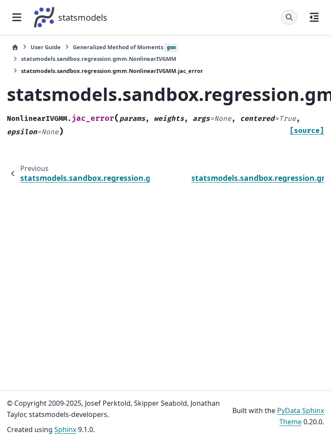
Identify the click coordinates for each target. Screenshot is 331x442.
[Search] (289, 17)
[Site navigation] (17, 17)
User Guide (46, 47)
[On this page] (314, 17)
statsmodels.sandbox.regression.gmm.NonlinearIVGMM (98, 59)
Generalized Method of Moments (124, 47)
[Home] (15, 47)
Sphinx (65, 429)
